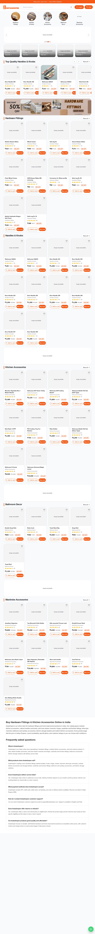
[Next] (79, 61)
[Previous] (74, 61)
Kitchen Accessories (15, 367)
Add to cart (11, 93)
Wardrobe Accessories (16, 599)
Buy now (20, 153)
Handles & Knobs (14, 235)
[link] (12, 80)
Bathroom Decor (13, 504)
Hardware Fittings (14, 118)
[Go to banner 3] (48, 41)
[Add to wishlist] (17, 67)
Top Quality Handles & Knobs (20, 61)
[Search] (71, 7)
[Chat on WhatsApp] (91, 929)
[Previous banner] (6, 34)
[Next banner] (88, 34)
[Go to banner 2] (46, 41)
